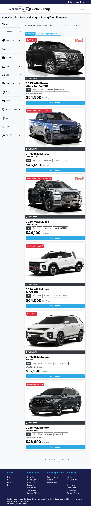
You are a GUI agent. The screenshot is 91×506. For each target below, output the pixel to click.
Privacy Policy (73, 493)
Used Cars (31, 482)
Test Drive (31, 490)
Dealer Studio (21, 504)
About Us (71, 477)
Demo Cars (32, 480)
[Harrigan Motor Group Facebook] (80, 2)
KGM (9, 482)
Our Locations (73, 485)
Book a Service (53, 477)
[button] (82, 9)
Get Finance (55, 103)
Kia (8, 485)
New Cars (31, 477)
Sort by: (67, 26)
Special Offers (33, 493)
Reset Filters (30, 34)
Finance (30, 485)
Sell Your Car (32, 488)
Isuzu (9, 480)
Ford (9, 477)
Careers (70, 482)
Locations (74, 2)
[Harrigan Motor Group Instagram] (83, 2)
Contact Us (72, 480)
